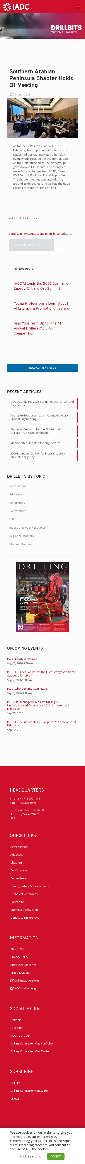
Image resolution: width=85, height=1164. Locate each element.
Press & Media (20, 973)
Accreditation (18, 486)
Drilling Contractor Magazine (29, 1091)
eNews (15, 1098)
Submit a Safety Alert (24, 910)
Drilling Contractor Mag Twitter (30, 1051)
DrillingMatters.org (26, 980)
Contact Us (17, 902)
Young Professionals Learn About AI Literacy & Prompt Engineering (40, 417)
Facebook (16, 1028)
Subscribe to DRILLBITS (31, 245)
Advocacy (15, 494)
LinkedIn (16, 1020)
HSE (12, 519)
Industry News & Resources (27, 527)
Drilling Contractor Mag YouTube (31, 1043)
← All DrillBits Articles (23, 218)
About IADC (17, 949)
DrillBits (15, 1083)
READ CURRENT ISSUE (42, 367)
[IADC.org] (16, 6)
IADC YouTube (19, 1035)
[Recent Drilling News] (42, 631)
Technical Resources (24, 894)
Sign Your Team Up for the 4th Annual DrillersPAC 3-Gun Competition (38, 328)
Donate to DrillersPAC (24, 917)
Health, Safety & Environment (29, 886)
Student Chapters (21, 544)
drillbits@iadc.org (59, 234)
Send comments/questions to (28, 234)
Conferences (18, 511)
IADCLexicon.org (25, 988)
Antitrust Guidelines (23, 965)
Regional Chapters (21, 536)
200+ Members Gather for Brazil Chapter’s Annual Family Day (38, 455)
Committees (17, 503)
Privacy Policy (19, 957)
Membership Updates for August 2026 (35, 443)
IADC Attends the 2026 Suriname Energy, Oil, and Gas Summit (42, 403)
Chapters (16, 862)
